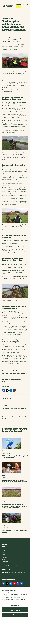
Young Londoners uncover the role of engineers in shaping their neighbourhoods (14, 481)
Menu (25, 6)
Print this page (5, 398)
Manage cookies (15, 606)
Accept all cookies (15, 615)
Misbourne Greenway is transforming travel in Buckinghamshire (15, 456)
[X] (7, 583)
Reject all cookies (15, 610)
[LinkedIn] (21, 583)
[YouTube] (14, 583)
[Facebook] (3, 583)
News (3, 450)
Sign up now (5, 572)
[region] (15, 603)
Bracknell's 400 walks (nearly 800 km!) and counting (14, 531)
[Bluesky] (10, 583)
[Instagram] (17, 583)
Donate (18, 6)
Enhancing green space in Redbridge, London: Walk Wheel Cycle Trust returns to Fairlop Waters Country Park (14, 506)
